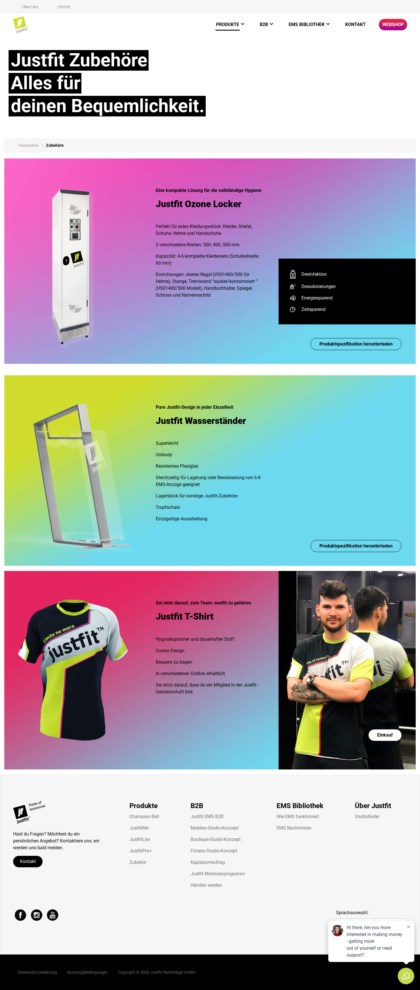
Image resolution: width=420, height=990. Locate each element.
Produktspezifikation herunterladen (356, 344)
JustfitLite (139, 839)
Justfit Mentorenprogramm (218, 873)
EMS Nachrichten (294, 828)
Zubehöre (55, 145)
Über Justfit (373, 806)
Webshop (393, 24)
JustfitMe (139, 828)
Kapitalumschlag (208, 862)
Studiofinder (367, 816)
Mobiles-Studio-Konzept (215, 828)
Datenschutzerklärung (37, 972)
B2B (264, 24)
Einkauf (385, 735)
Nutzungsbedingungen (87, 972)
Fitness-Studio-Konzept (214, 851)
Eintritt (64, 7)
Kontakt (355, 24)
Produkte (227, 24)
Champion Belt (144, 816)
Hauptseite (29, 145)
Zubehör (137, 862)
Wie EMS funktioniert (298, 816)
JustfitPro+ (140, 851)
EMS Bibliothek (307, 24)
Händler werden (206, 885)
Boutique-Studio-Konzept (216, 839)
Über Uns (30, 7)
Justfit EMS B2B (207, 816)
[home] (21, 24)
